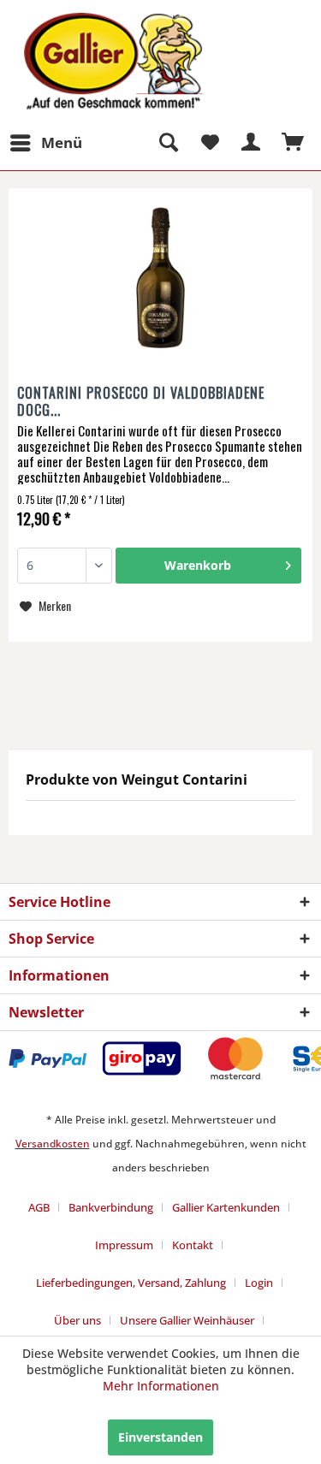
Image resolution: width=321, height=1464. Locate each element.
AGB (39, 1207)
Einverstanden (160, 1437)
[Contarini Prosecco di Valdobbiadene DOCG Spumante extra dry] (160, 280)
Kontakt (192, 1245)
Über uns (77, 1320)
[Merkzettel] (210, 143)
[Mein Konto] (252, 143)
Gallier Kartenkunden (226, 1207)
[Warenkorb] (293, 143)
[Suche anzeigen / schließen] (168, 143)
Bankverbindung (110, 1207)
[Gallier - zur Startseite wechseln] (85, 24)
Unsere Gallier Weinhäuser (187, 1320)
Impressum (124, 1245)
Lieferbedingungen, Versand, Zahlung (131, 1282)
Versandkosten (52, 1143)
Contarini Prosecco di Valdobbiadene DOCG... (141, 401)
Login (259, 1282)
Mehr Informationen (161, 1386)
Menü (61, 142)
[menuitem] (45, 143)
